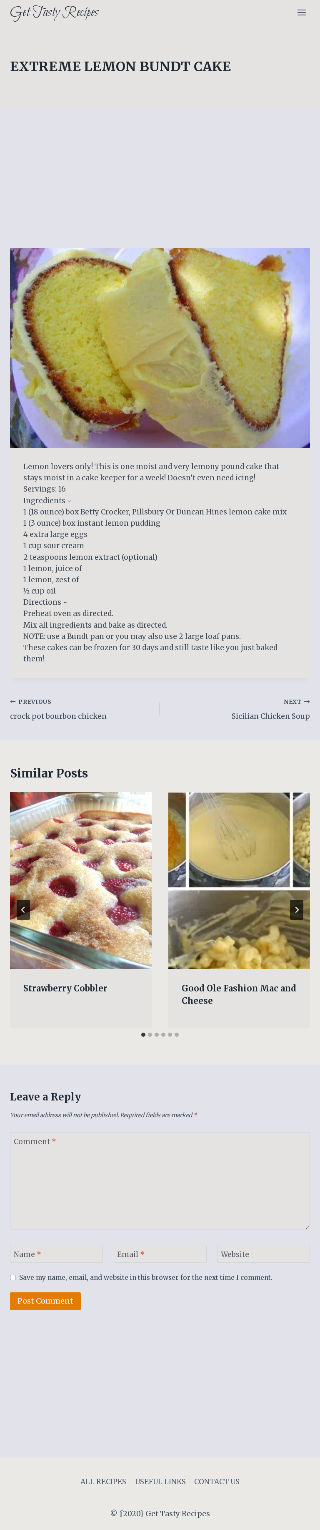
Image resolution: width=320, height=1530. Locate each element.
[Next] (296, 910)
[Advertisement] (160, 186)
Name (27, 1254)
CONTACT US (217, 1481)
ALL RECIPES (103, 1481)
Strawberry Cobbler (65, 988)
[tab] (143, 1035)
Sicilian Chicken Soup (271, 709)
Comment (35, 1141)
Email (131, 1254)
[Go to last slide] (23, 910)
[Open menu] (301, 12)
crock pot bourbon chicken (58, 709)
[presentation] (81, 880)
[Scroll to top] (299, 1517)
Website (235, 1254)
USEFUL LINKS (160, 1481)
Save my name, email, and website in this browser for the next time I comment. (145, 1278)
